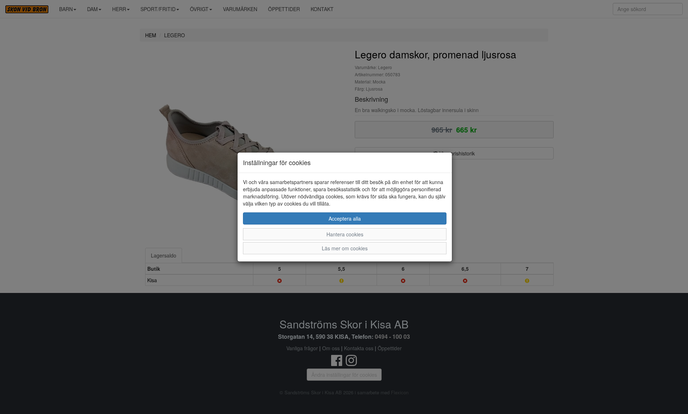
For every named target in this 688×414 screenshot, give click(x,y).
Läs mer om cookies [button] (345, 248)
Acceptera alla (345, 218)
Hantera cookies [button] (344, 234)
